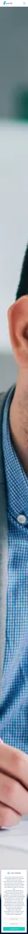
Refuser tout (14, 919)
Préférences (14, 924)
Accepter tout (14, 929)
